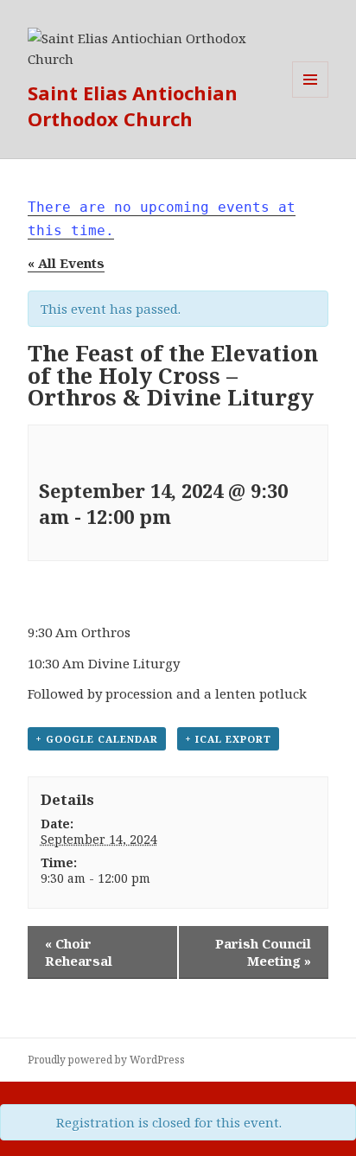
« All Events (66, 262)
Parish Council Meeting (263, 952)
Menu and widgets (310, 97)
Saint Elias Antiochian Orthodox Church (133, 105)
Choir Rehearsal (78, 952)
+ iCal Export (228, 738)
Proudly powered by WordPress (106, 1059)
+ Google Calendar (96, 738)
